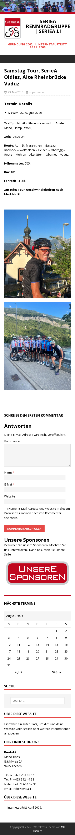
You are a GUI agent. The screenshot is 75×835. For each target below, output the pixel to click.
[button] (69, 59)
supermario (36, 92)
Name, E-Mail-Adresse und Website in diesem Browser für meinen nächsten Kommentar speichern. (37, 513)
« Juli (18, 672)
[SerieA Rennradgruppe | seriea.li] (37, 11)
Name (8, 472)
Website (9, 496)
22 (56, 651)
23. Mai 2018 (15, 92)
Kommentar (12, 441)
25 (18, 658)
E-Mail (8, 484)
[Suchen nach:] (38, 700)
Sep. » (56, 672)
